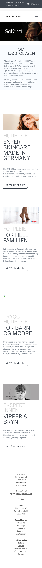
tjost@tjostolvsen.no (24, 494)
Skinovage (21, 525)
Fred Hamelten (16, 5)
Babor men (21, 531)
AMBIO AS (21, 564)
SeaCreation (21, 534)
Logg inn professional (34, 4)
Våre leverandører (21, 551)
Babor (17, 2)
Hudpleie (21, 543)
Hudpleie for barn (21, 548)
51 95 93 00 (22, 491)
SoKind (8, 5)
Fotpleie (21, 546)
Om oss (21, 554)
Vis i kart (21, 499)
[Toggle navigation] (36, 16)
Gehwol (22, 2)
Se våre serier (15, 185)
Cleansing (21, 523)
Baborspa (21, 528)
